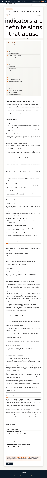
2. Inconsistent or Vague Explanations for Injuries (16, 81)
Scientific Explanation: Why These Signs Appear (16, 88)
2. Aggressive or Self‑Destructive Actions (15, 70)
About (11, 1)
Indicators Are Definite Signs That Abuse (23, 457)
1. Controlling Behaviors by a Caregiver (14, 79)
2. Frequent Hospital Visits (13, 49)
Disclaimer (18, 1)
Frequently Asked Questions (13, 92)
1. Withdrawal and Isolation (13, 68)
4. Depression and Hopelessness (13, 62)
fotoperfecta (4, 1)
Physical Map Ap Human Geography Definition (14, 427)
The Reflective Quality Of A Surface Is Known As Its (15, 446)
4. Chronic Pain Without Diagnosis (14, 53)
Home (9, 1)
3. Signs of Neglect (11, 51)
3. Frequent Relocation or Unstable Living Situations (16, 83)
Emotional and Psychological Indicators (15, 55)
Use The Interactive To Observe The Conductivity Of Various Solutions (18, 453)
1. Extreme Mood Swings (12, 57)
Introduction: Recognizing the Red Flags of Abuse (16, 44)
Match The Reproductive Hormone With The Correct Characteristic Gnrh (18, 444)
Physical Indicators (11, 46)
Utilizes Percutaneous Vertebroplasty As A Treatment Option (16, 433)
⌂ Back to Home (9, 463)
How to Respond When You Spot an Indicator (15, 90)
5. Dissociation (11, 64)
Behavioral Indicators (12, 66)
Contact (15, 1)
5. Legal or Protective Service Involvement (15, 86)
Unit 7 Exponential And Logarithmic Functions (14, 431)
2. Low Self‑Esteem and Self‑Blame (14, 59)
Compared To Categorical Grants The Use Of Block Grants (16, 448)
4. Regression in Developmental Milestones (15, 73)
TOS (24, 1)
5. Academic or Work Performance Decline (15, 75)
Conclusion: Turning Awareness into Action (15, 94)
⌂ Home (42, 1)
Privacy (22, 1)
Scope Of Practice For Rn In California (13, 429)
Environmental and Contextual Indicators (15, 77)
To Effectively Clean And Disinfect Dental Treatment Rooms (16, 435)
